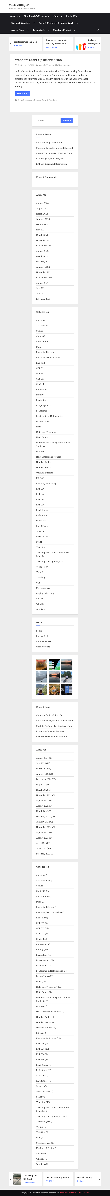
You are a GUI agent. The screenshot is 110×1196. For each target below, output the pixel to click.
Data (38, 347)
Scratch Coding (60, 1177)
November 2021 (44, 272)
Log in (39, 630)
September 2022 (44, 245)
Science (40, 531)
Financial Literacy (45, 352)
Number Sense (43, 467)
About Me (15, 16)
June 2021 (41, 293)
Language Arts (43, 405)
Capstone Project (62, 30)
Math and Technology (47, 432)
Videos (39, 598)
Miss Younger (19, 5)
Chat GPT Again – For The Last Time (54, 153)
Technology (39, 30)
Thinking (40, 577)
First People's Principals (48, 357)
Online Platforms (44, 472)
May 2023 (41, 229)
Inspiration (41, 400)
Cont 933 (67, 47)
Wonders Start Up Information (38, 60)
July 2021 (41, 288)
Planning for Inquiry (46, 483)
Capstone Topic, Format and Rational (54, 148)
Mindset (40, 451)
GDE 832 (40, 373)
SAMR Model (42, 526)
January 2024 (43, 219)
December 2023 (44, 224)
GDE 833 (40, 378)
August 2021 (42, 283)
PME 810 (40, 488)
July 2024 (41, 208)
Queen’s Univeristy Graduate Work (55, 23)
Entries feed (42, 636)
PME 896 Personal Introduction (51, 163)
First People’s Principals (36, 16)
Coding (39, 330)
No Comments (64, 65)
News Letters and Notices (29, 100)
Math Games (42, 437)
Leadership (41, 410)
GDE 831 (40, 368)
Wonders (53, 100)
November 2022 (44, 240)
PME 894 (40, 499)
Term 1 (45, 100)
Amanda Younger (46, 65)
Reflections (41, 515)
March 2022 (42, 256)
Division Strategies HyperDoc (68, 42)
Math (55, 16)
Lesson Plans (17, 30)
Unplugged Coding (45, 593)
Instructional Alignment (33, 1177)
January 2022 (43, 267)
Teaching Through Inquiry (49, 561)
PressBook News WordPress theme (74, 1193)
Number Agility (43, 462)
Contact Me (71, 16)
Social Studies (43, 536)
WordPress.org (43, 646)
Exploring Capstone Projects (50, 158)
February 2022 (43, 261)
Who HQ (40, 604)
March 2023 (42, 235)
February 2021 (43, 298)
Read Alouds (42, 510)
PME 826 (40, 494)
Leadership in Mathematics (49, 416)
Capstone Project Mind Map (49, 142)
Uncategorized (43, 588)
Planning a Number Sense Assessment (92, 42)
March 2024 (42, 213)
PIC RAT (40, 478)
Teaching (40, 547)
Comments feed (44, 641)
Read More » (23, 94)
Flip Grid (40, 362)
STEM (39, 542)
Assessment (26, 47)
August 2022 (42, 251)
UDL (38, 582)
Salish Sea (41, 520)
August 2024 (42, 203)
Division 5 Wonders (20, 23)
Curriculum (42, 341)
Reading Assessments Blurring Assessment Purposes (31, 42)
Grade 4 (40, 384)
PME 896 (40, 504)
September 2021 (44, 277)
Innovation (41, 389)
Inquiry (39, 394)
